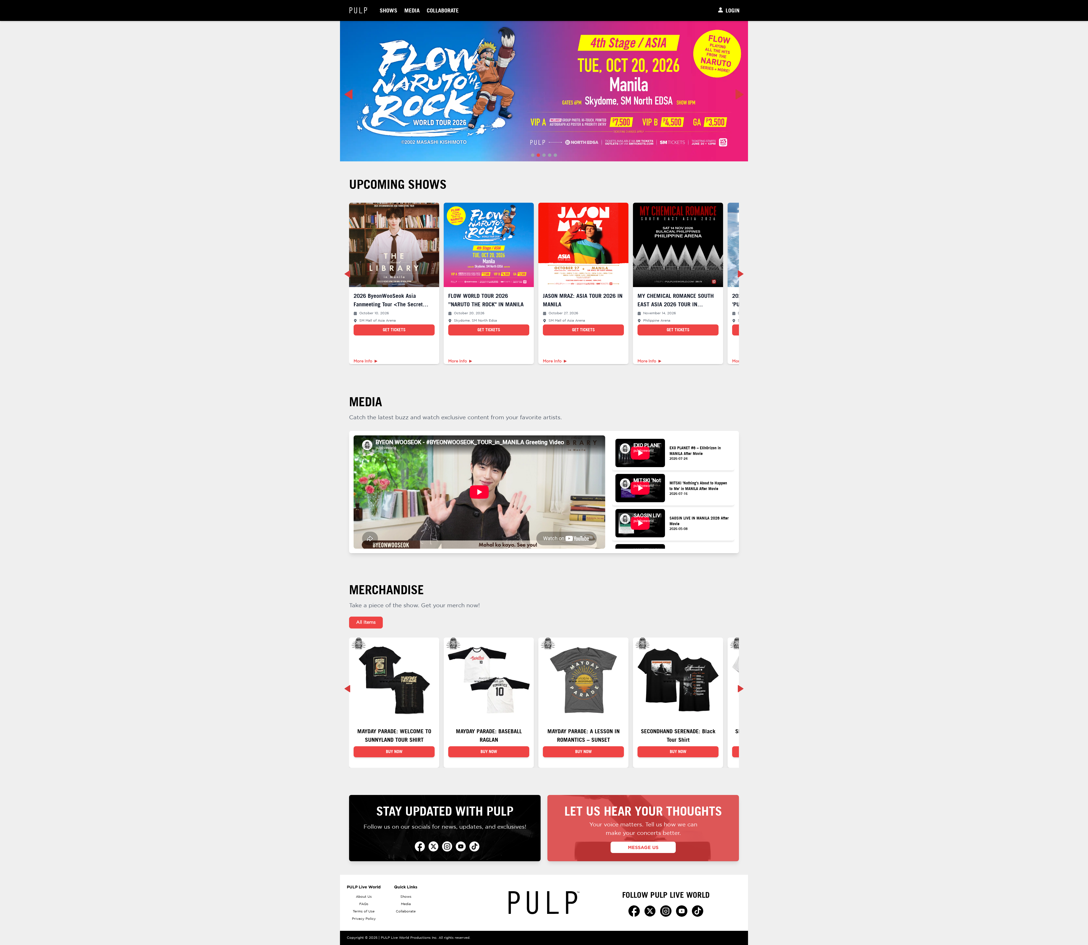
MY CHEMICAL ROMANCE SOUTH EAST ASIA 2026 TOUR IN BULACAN (676, 304)
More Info (363, 361)
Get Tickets (394, 329)
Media (412, 10)
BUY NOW (394, 751)
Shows (388, 10)
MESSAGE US (643, 847)
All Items (366, 622)
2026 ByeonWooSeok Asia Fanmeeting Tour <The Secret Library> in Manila (388, 304)
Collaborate (443, 10)
